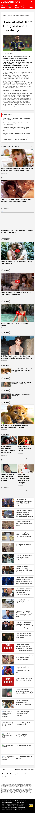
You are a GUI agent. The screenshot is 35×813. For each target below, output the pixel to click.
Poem (3, 774)
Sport (16, 774)
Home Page (30, 769)
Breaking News (24, 774)
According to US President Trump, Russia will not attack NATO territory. (17, 119)
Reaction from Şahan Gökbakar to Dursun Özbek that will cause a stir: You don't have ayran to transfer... (17, 139)
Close (30, 805)
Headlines (10, 774)
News (31, 774)
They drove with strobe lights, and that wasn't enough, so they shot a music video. (16, 129)
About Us (17, 769)
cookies (8, 802)
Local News (5, 776)
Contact (23, 769)
